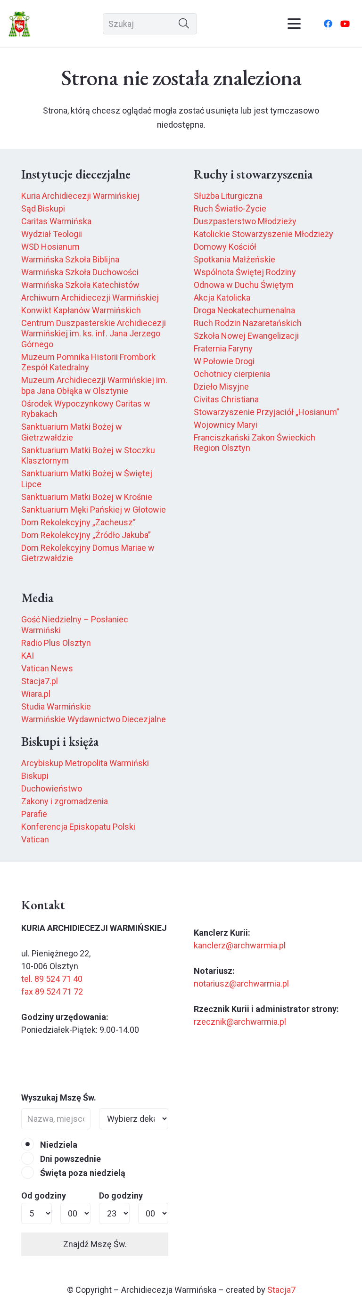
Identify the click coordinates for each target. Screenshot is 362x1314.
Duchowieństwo (51, 788)
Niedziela (57, 1145)
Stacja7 (281, 1290)
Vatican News (47, 668)
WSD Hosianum (50, 247)
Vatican (35, 839)
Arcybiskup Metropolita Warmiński (85, 763)
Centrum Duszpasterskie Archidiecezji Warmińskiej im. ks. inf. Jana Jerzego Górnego (93, 333)
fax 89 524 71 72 (52, 991)
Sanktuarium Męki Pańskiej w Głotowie (93, 509)
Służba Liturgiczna (228, 196)
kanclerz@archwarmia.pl (240, 945)
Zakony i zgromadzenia (64, 801)
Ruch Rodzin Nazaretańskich (248, 323)
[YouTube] (345, 23)
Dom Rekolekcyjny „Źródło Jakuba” (86, 535)
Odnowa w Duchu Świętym (244, 285)
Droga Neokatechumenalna (244, 310)
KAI (27, 656)
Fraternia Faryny (223, 348)
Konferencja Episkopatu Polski (78, 827)
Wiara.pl (35, 694)
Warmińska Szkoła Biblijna (70, 259)
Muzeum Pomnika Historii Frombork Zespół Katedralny (88, 362)
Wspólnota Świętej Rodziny (245, 272)
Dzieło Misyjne (221, 387)
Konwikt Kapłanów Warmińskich (81, 310)
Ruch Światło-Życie (230, 208)
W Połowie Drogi (224, 361)
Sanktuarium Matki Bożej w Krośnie (86, 497)
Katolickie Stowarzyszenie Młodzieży (263, 234)
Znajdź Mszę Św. (95, 1244)
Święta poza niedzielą (81, 1173)
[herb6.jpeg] (19, 24)
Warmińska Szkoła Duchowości (80, 272)
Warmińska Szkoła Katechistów (80, 285)
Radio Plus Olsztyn (56, 643)
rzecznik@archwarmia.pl (240, 1022)
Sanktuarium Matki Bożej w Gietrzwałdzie (71, 432)
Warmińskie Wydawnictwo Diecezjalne (93, 719)
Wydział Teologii (51, 234)
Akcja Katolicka (222, 297)
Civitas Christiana (226, 399)
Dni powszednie (69, 1159)
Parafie (34, 814)
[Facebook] (328, 23)
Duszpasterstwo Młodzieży (245, 221)
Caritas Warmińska (56, 221)
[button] (294, 23)
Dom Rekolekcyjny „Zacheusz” (78, 522)
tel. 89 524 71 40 (51, 979)
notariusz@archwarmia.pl (241, 983)
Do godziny (121, 1195)
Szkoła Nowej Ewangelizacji (246, 336)
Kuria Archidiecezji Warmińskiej (80, 196)
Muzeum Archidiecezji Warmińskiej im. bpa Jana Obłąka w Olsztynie (94, 385)
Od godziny (43, 1195)
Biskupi (35, 776)
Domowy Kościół (225, 247)
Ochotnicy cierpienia (232, 374)
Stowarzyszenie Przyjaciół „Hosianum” (266, 412)
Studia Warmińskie (56, 706)
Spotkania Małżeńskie (234, 259)
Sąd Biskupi (43, 208)
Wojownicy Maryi (225, 425)
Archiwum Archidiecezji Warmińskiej (90, 297)
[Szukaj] (184, 24)
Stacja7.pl (39, 681)
